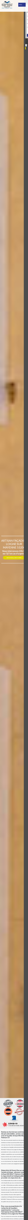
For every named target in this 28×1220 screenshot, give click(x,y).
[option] (14, 610)
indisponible (4, 10)
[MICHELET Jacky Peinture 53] (7, 4)
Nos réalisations (14, 558)
